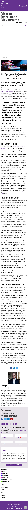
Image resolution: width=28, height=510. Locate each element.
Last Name (17, 437)
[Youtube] (26, 6)
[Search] (26, 25)
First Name (3, 437)
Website (11, 388)
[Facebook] (19, 6)
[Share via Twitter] (17, 368)
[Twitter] (22, 6)
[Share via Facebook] (11, 368)
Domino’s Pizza (4, 91)
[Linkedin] (24, 6)
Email (2, 444)
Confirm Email (18, 444)
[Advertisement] (14, 43)
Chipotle (11, 91)
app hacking (11, 84)
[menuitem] (2, 1)
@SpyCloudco (4, 388)
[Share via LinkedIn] (14, 368)
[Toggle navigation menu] (25, 507)
